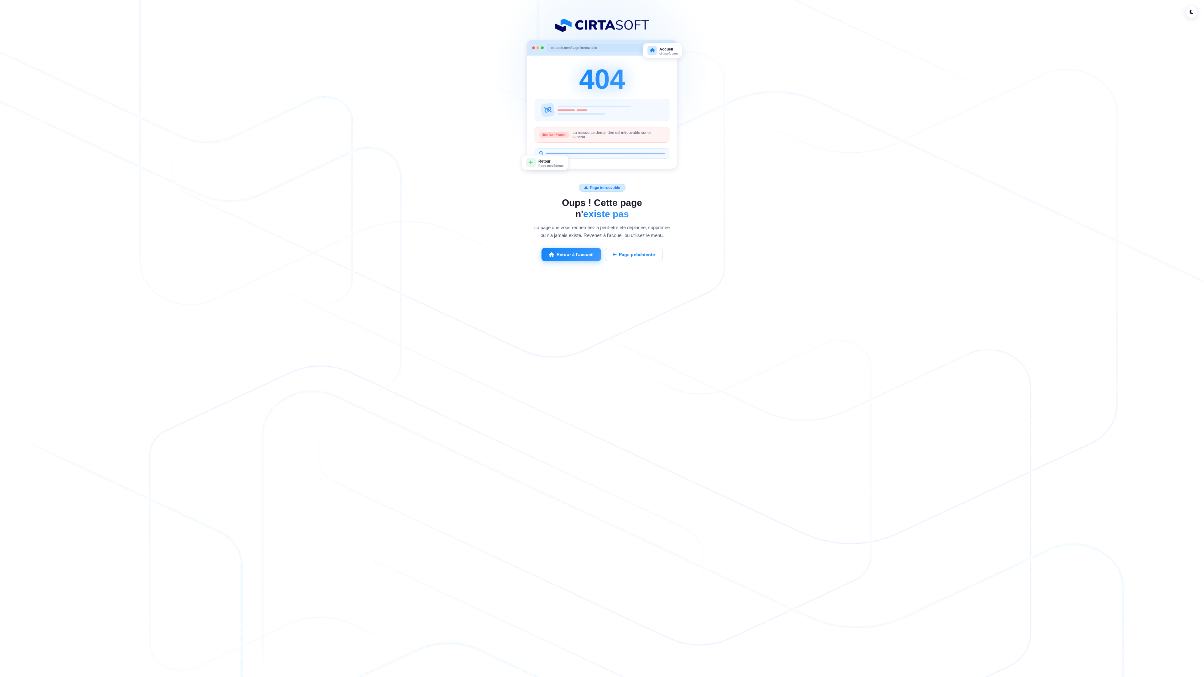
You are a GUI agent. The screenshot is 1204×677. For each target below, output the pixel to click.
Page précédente (637, 254)
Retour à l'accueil (575, 254)
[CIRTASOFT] (602, 25)
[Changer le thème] (1191, 12)
